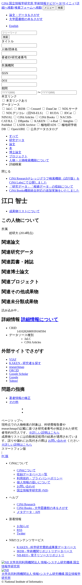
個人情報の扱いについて (33, 482)
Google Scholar (18, 373)
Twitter (21, 533)
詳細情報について (39, 319)
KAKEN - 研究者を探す (25, 363)
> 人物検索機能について (32, 160)
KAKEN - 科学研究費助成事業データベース (46, 547)
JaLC (9, 108)
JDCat (67, 113)
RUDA (54, 113)
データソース (11, 104)
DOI (4, 80)
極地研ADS (48, 124)
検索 (60, 7)
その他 (13, 402)
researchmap (16, 367)
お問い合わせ (57, 440)
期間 (5, 88)
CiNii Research (26, 504)
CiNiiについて (26, 470)
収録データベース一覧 (32, 474)
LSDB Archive (26, 124)
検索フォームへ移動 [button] (28, 7)
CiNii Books (47, 117)
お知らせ (23, 526)
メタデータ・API (28, 512)
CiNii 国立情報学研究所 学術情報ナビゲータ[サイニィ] (39, 3)
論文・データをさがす (24, 15)
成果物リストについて (24, 211)
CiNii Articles (26, 117)
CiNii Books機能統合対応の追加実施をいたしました (44, 190)
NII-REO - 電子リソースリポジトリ (40, 555)
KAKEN (40, 121)
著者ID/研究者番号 (14, 57)
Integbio (68, 121)
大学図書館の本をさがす (26, 19)
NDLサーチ (69, 108)
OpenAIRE (18, 129)
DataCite (51, 108)
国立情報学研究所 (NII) (32, 490)
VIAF (12, 359)
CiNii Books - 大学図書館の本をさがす (42, 508)
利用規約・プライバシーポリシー (40, 478)
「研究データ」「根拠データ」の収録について (41, 186)
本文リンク (9, 96)
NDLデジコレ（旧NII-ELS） (25, 113)
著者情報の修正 (20, 398)
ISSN (5, 73)
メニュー (49, 7)
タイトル (8, 41)
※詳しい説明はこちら (44, 432)
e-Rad (54, 121)
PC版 (5, 456)
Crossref (36, 108)
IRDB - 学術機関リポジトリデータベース (44, 551)
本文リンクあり (16, 100)
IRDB (21, 108)
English (13, 26)
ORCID (14, 370)
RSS (19, 530)
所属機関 (8, 65)
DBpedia (23, 121)
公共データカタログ (44, 129)
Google (13, 377)
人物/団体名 (10, 49)
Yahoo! (13, 380)
